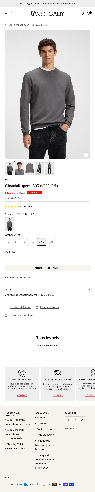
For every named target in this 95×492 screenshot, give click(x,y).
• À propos (41, 423)
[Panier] (88, 13)
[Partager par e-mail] (29, 277)
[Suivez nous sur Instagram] (75, 419)
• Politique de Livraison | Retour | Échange (46, 445)
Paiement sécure (49, 307)
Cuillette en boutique (21, 315)
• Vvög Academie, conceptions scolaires (17, 422)
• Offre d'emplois (44, 435)
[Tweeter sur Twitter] (25, 277)
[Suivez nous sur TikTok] (82, 419)
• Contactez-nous (44, 429)
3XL (51, 241)
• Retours (40, 417)
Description (11, 289)
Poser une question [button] (47, 345)
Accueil (8, 24)
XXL (41, 241)
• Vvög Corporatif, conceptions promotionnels (15, 434)
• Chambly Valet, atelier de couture (15, 446)
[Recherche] (11, 13)
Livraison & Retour (20, 307)
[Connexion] (83, 13)
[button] (12, 206)
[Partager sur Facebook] (17, 277)
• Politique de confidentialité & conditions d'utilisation (44, 461)
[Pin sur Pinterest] (21, 277)
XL (32, 241)
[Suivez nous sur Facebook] (68, 419)
